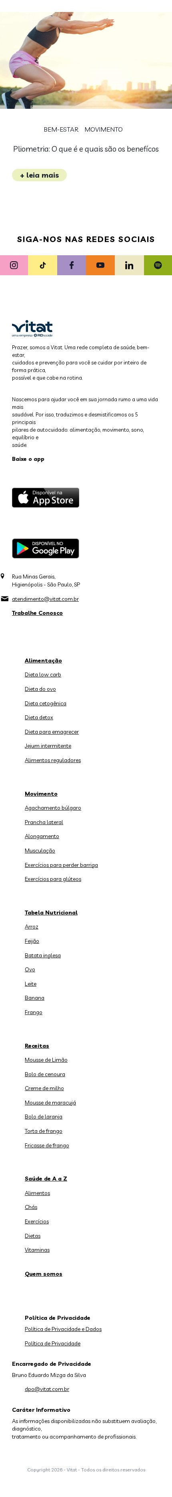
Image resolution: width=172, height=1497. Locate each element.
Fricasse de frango (47, 1145)
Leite (30, 983)
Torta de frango (43, 1131)
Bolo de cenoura (45, 1074)
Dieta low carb (43, 674)
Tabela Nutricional (51, 912)
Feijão (32, 941)
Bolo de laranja (43, 1116)
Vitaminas (37, 1249)
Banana (34, 997)
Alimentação (43, 660)
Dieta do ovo (40, 688)
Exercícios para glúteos (53, 879)
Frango (33, 1012)
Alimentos (37, 1193)
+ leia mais (39, 175)
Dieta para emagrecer (52, 731)
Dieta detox (39, 717)
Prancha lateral (44, 822)
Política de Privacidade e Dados (63, 1329)
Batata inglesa (43, 955)
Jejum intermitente (48, 745)
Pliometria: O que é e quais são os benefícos (86, 149)
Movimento (103, 129)
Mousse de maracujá (50, 1102)
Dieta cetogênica (45, 703)
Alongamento (42, 836)
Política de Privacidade (52, 1343)
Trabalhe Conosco (37, 612)
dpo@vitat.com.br (47, 1389)
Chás (31, 1207)
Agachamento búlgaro (53, 807)
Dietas (32, 1235)
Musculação (40, 850)
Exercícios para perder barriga (61, 865)
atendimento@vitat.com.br (45, 598)
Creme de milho (44, 1088)
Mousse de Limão (46, 1059)
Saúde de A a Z (46, 1178)
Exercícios (37, 1221)
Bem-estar (61, 129)
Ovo (30, 969)
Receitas (37, 1045)
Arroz (31, 926)
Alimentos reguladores (53, 760)
